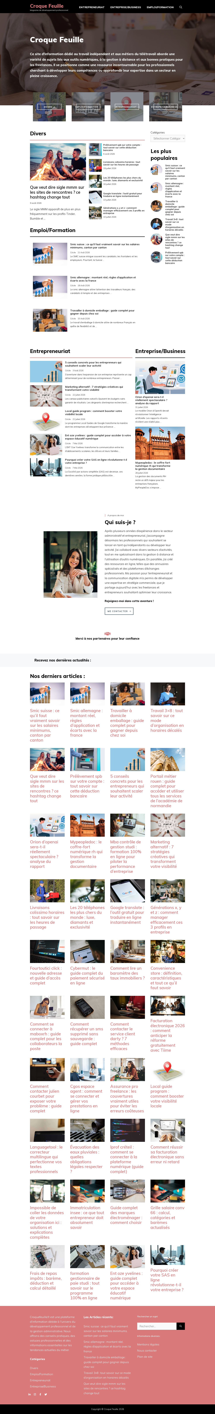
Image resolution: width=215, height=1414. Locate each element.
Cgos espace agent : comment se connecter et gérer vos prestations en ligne (86, 1098)
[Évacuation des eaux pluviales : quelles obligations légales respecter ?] (87, 1139)
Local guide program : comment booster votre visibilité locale (93, 412)
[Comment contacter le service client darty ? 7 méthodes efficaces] (127, 1016)
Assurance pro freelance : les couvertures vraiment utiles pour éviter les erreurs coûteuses (127, 1098)
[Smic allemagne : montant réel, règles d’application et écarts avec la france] (87, 703)
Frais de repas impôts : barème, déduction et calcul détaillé (46, 1281)
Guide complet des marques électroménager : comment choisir (126, 1215)
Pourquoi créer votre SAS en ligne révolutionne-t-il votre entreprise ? (96, 461)
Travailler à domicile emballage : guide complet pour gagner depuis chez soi (102, 312)
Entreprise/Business (125, 7)
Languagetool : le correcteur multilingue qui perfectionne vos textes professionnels (46, 1159)
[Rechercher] (181, 1326)
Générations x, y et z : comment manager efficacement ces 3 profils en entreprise (124, 211)
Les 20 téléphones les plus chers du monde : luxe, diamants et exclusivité (123, 179)
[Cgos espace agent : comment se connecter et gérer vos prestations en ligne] (87, 1079)
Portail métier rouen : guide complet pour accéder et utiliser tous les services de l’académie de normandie (167, 791)
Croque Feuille (46, 6)
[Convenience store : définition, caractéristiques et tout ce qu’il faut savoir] (167, 960)
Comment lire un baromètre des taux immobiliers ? (127, 973)
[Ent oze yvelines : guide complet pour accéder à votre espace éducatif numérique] (127, 1266)
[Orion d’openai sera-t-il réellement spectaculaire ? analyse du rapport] (47, 834)
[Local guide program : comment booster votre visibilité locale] (167, 1079)
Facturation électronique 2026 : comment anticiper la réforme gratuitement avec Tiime (167, 1035)
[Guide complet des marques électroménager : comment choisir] (127, 1200)
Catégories (158, 132)
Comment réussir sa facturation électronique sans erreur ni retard (167, 1154)
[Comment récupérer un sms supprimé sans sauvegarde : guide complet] (87, 1016)
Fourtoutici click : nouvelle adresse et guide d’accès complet (46, 975)
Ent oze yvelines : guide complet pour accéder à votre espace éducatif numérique (98, 437)
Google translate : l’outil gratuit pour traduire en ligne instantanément (122, 194)
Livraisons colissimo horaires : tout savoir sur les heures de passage (121, 163)
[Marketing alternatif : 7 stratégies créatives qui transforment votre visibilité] (167, 834)
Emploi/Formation (160, 7)
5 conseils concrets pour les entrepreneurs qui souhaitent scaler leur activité (93, 364)
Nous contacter (147, 1350)
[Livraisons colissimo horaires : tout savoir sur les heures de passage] (47, 900)
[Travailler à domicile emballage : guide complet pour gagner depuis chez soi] (127, 703)
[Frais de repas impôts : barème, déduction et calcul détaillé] (47, 1266)
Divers (34, 1368)
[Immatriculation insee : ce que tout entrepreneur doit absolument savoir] (87, 1200)
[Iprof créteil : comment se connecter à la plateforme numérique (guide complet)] (127, 1139)
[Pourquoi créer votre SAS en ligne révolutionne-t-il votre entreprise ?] (167, 1262)
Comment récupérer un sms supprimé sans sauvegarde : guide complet (86, 1033)
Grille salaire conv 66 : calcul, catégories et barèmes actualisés (167, 1217)
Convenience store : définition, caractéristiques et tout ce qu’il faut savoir (166, 978)
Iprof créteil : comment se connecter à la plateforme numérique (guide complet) (126, 1159)
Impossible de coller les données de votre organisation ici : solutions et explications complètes (47, 1222)
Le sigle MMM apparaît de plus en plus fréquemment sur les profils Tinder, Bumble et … (55, 213)
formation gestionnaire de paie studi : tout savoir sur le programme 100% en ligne (85, 1285)
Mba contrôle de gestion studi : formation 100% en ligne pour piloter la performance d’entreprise (125, 856)
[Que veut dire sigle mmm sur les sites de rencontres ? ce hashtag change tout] (47, 768)
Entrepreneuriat (92, 7)
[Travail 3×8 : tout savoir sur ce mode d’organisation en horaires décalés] (167, 703)
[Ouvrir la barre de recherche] (181, 7)
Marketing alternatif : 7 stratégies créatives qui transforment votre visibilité (94, 388)
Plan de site (144, 1356)
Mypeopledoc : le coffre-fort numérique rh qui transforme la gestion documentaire (152, 466)
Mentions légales (148, 1344)
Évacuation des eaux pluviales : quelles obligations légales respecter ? (86, 1159)
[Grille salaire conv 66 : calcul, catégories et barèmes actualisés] (167, 1200)
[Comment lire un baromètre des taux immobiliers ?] (127, 960)
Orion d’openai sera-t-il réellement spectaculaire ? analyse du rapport (151, 400)
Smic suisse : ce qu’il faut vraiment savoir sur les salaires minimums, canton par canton (105, 246)
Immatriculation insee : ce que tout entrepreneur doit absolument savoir (87, 1217)
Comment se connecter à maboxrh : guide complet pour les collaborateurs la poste (46, 1036)
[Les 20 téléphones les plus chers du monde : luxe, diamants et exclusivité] (87, 900)
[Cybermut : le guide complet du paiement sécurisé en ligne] (87, 960)
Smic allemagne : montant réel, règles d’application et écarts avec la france (103, 279)
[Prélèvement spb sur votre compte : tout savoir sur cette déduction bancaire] (87, 768)
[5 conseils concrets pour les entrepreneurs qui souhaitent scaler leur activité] (127, 768)
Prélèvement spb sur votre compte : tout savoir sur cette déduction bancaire (122, 148)
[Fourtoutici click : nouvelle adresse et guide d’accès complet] (47, 960)
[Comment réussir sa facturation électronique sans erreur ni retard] (167, 1139)
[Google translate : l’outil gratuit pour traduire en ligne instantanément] (127, 900)
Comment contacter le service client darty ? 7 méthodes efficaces (122, 1036)
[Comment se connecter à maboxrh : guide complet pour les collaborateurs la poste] (47, 1016)
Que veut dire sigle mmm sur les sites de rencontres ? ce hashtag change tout (57, 192)
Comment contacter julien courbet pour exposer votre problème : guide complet (46, 1098)
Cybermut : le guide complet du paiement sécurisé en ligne (87, 975)
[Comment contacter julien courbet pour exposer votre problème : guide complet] (47, 1079)
